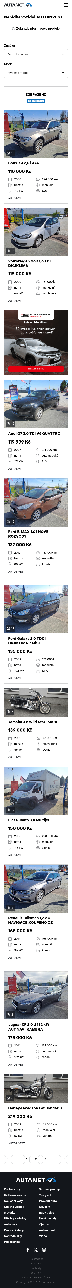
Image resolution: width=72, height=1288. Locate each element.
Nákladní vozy (13, 1201)
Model (8, 64)
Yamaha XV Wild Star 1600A (32, 722)
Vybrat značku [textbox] (18, 54)
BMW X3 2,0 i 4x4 (23, 163)
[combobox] (36, 54)
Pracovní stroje (14, 1230)
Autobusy (10, 1224)
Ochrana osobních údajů (36, 1277)
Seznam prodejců (50, 1189)
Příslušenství (12, 1242)
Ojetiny (44, 1224)
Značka (9, 46)
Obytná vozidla (14, 1207)
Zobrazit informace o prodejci (38, 28)
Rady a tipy (46, 1212)
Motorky (9, 1212)
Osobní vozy (12, 1189)
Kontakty (36, 1268)
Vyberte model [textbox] (18, 73)
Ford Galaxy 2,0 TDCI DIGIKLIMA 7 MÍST (27, 640)
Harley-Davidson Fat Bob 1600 (35, 1108)
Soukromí (36, 1272)
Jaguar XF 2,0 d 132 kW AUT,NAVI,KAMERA (28, 1026)
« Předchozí (8, 1159)
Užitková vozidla (15, 1195)
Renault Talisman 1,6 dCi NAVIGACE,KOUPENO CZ (30, 920)
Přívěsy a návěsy (15, 1218)
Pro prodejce (36, 1259)
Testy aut (45, 1195)
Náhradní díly (13, 1236)
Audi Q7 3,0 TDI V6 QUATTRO (34, 433)
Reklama (36, 1263)
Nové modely (48, 1218)
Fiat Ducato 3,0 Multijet (28, 820)
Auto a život (47, 1230)
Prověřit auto (48, 1201)
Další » (63, 1159)
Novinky (44, 1207)
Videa (43, 1236)
